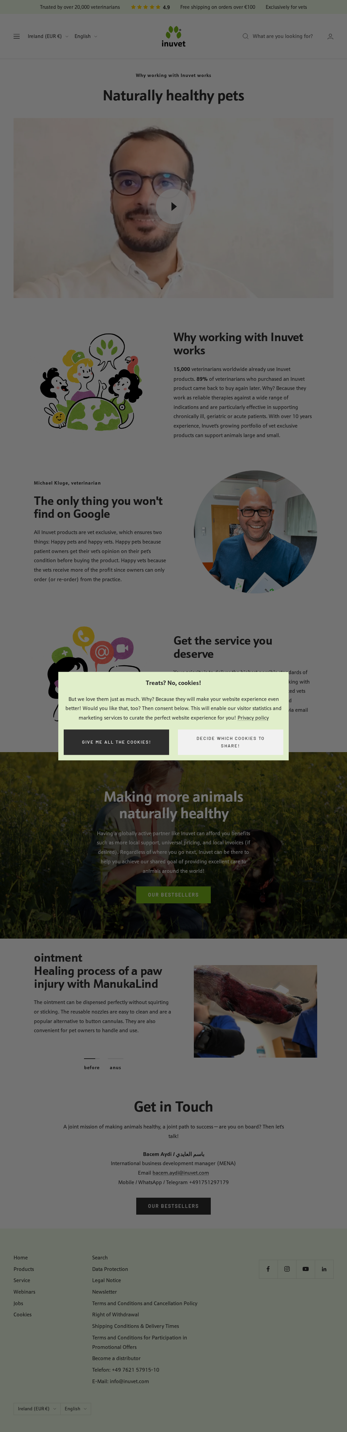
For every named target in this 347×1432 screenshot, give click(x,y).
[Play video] (173, 206)
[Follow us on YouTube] (305, 1269)
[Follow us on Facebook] (268, 1269)
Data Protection (110, 1269)
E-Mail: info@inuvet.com (120, 1381)
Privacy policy (253, 718)
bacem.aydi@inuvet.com (180, 1173)
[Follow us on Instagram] (287, 1269)
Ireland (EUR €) (45, 36)
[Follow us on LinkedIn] (324, 1269)
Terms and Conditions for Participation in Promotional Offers (139, 1342)
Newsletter (104, 1292)
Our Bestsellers (173, 895)
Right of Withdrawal (115, 1314)
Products (24, 1269)
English (83, 36)
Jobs (18, 1303)
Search (100, 1257)
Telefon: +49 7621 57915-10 (125, 1370)
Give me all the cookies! (116, 742)
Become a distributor (116, 1358)
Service (22, 1280)
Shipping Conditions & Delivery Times (135, 1326)
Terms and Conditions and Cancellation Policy (144, 1303)
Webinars (24, 1292)
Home (21, 1257)
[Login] (330, 36)
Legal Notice (106, 1280)
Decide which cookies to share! (231, 742)
